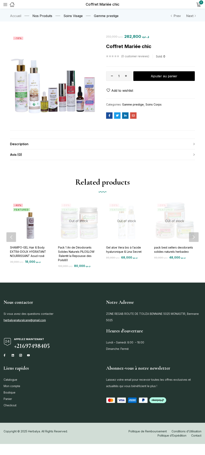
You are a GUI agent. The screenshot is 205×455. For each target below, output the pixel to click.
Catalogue (10, 379)
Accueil (15, 16)
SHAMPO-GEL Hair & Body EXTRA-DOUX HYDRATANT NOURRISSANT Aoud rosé (28, 252)
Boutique (9, 392)
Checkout (10, 405)
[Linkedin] (12, 355)
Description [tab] (19, 144)
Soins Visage (73, 16)
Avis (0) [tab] (16, 155)
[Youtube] (28, 355)
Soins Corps (154, 104)
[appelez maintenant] (7, 342)
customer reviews (135, 56)
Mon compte (12, 386)
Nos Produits (42, 16)
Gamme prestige (106, 16)
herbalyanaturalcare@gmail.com (25, 320)
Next (189, 16)
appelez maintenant (29, 339)
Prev (177, 16)
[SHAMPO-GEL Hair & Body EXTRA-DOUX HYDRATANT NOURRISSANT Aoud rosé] (30, 220)
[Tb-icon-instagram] (20, 355)
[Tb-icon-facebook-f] (5, 355)
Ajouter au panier (164, 76)
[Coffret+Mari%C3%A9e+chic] (117, 115)
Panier (8, 399)
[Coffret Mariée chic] (109, 115)
